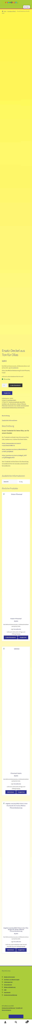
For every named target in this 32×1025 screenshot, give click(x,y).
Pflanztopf (5, 405)
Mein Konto (5, 1022)
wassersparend (25, 405)
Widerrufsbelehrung (9, 987)
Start (5, 11)
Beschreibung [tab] (6, 415)
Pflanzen (23, 404)
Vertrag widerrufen (16, 1016)
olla (8, 404)
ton (15, 405)
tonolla (18, 405)
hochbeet (4, 404)
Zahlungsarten (8, 982)
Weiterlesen (10, 792)
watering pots (20, 407)
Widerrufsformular (9, 977)
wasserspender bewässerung (9, 407)
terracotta (11, 405)
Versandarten (8, 984)
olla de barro (13, 404)
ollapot (19, 404)
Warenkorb (24, 1021)
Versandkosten (14, 368)
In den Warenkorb (15, 385)
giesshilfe (22, 402)
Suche (16, 1022)
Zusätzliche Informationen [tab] (9, 420)
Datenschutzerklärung (10, 995)
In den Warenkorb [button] (11, 637)
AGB (5, 990)
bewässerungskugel (14, 402)
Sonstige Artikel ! (11, 11)
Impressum (7, 992)
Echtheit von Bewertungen (11, 979)
